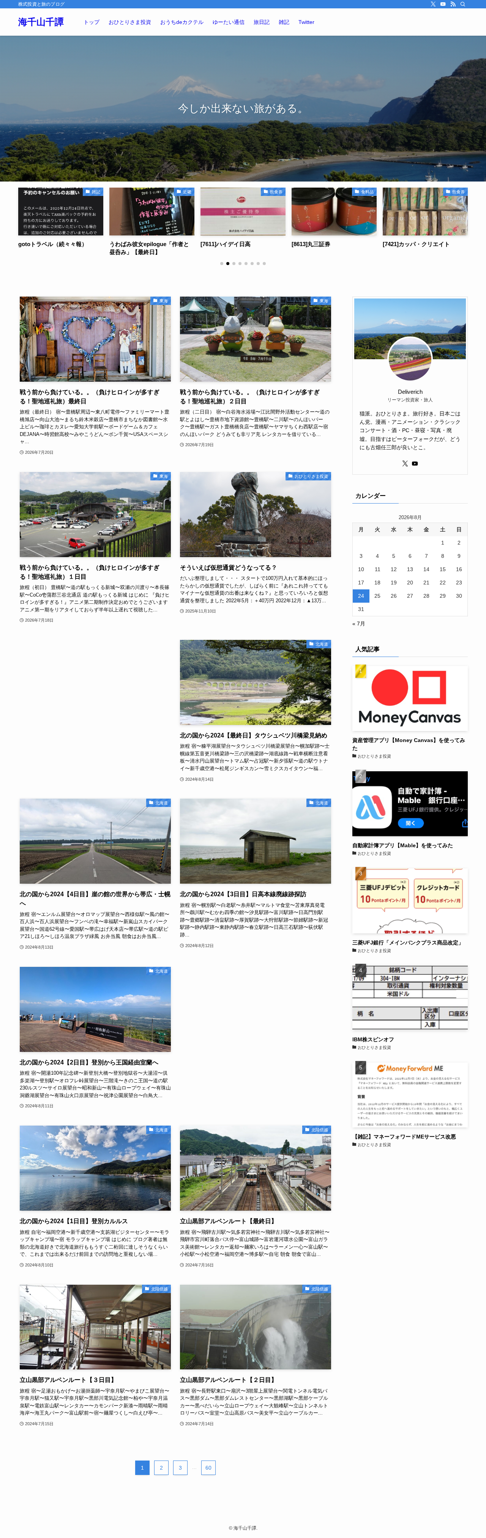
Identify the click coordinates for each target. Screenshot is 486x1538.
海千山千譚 (41, 22)
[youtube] (443, 4)
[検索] (463, 4)
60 (208, 1468)
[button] (221, 263)
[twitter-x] (433, 4)
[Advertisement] (95, 693)
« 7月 (358, 624)
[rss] (453, 4)
